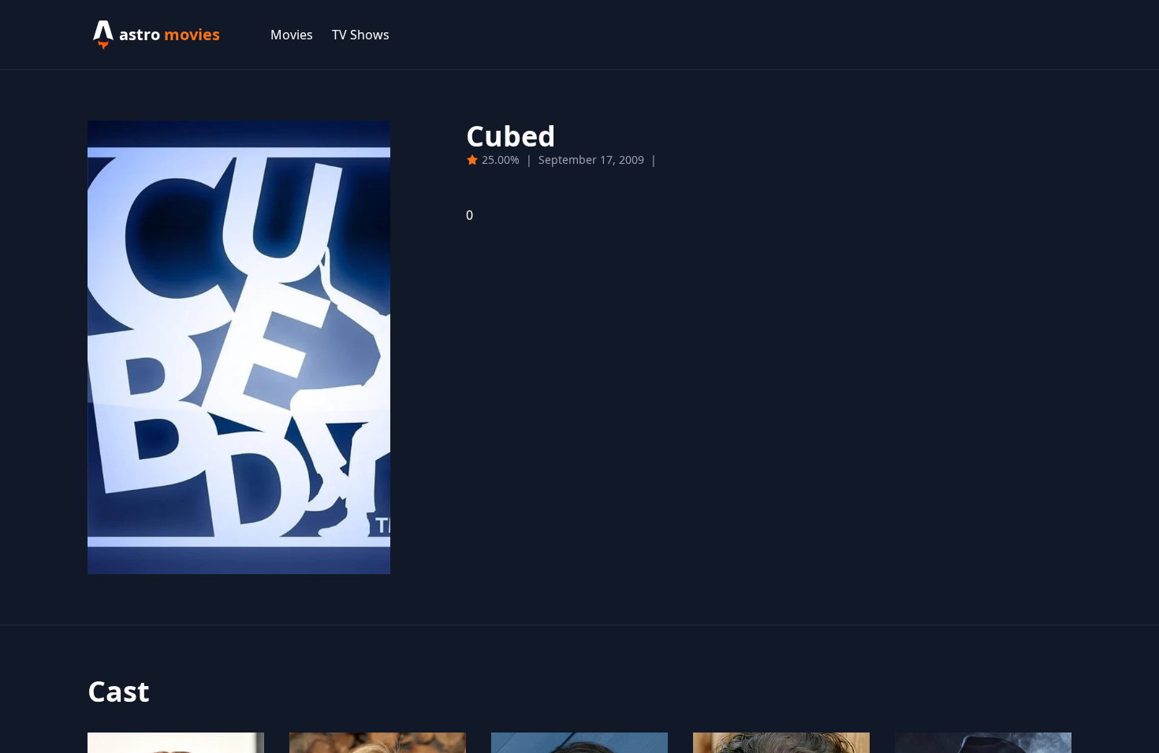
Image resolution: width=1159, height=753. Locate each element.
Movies (291, 34)
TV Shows (360, 34)
